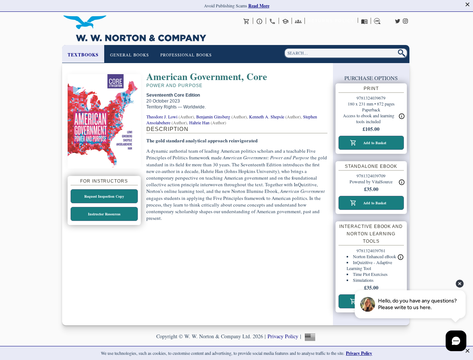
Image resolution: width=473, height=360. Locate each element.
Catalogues (364, 21)
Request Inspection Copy (104, 196)
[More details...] (401, 182)
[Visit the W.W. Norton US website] (309, 336)
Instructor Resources (104, 214)
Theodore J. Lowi (161, 117)
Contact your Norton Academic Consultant (285, 21)
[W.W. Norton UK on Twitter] (398, 20)
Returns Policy (331, 20)
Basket (246, 21)
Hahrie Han (199, 122)
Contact (272, 21)
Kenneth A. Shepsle (266, 117)
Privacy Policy (283, 336)
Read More (258, 6)
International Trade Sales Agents (298, 21)
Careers (377, 21)
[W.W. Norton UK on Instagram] (405, 20)
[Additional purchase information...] (401, 116)
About (259, 21)
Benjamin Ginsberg (213, 117)
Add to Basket (374, 142)
